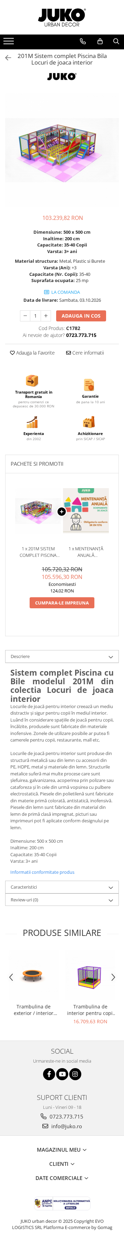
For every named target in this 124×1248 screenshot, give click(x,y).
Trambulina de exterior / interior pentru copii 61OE (33, 1009)
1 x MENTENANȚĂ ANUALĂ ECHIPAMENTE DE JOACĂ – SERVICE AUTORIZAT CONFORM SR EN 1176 (86, 551)
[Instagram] (75, 1074)
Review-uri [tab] (24, 900)
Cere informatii (87, 352)
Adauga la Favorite (35, 352)
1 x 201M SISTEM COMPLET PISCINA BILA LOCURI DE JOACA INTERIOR (38, 551)
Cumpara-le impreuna (62, 603)
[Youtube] (62, 1074)
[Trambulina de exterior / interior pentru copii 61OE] (34, 975)
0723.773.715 (65, 1116)
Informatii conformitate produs (42, 872)
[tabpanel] (62, 150)
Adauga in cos (81, 315)
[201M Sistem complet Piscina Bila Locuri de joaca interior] (62, 150)
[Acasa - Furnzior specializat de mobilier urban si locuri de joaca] (62, 17)
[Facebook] (49, 1074)
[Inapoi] (5, 57)
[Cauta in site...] (116, 41)
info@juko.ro (66, 1126)
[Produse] (9, 43)
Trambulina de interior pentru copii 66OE (90, 1009)
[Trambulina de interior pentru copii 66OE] (90, 975)
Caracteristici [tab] (24, 887)
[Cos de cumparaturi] (100, 41)
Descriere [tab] (20, 656)
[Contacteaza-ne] (83, 41)
